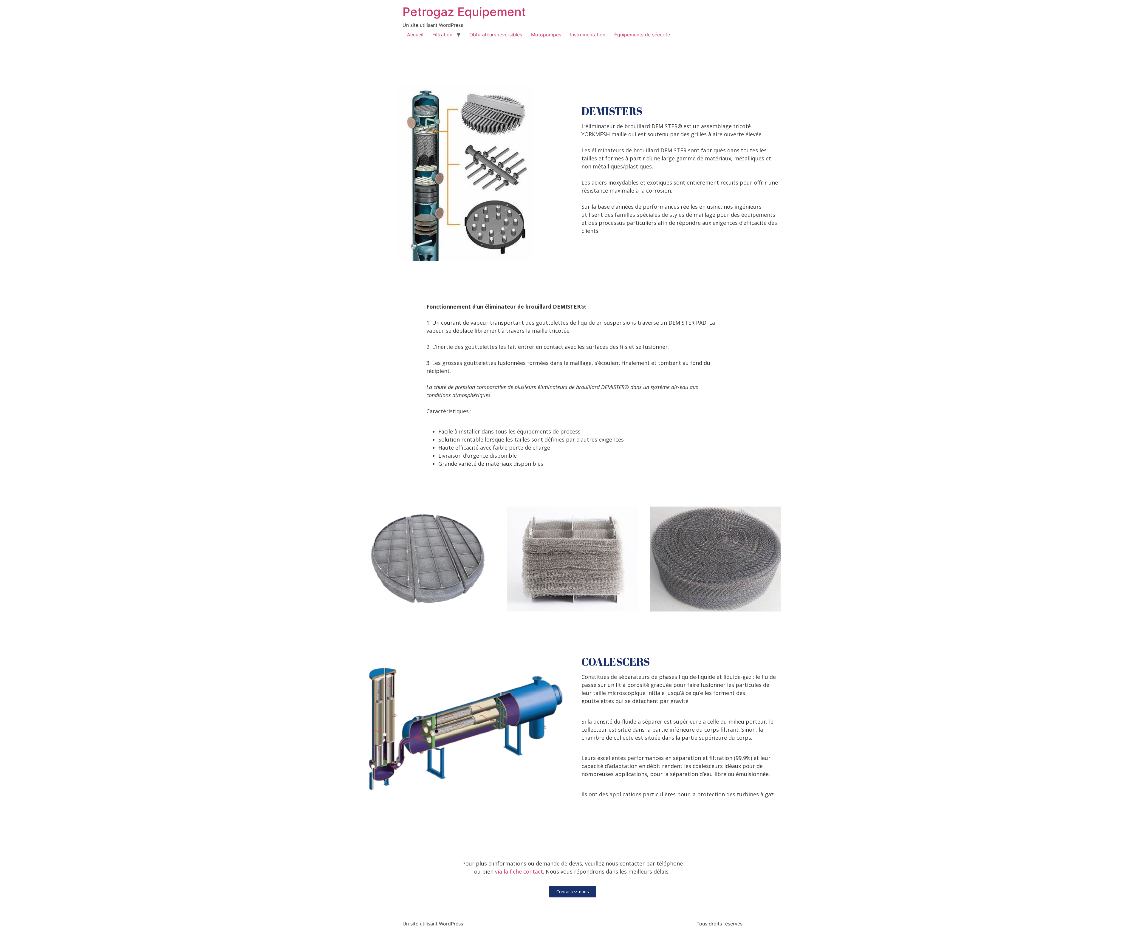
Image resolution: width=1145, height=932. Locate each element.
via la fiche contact (518, 871)
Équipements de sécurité (642, 35)
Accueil (415, 35)
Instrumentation (587, 35)
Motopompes (546, 35)
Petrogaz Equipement (464, 11)
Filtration (442, 35)
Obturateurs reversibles (495, 35)
